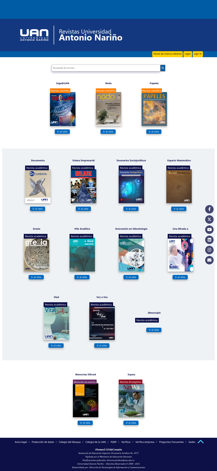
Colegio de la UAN (95, 442)
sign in (198, 53)
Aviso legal (21, 442)
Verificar (126, 442)
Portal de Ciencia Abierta (167, 53)
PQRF (114, 442)
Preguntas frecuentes (171, 442)
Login (188, 53)
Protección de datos (43, 442)
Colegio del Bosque (70, 442)
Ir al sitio (62, 131)
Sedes (192, 442)
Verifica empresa (144, 442)
